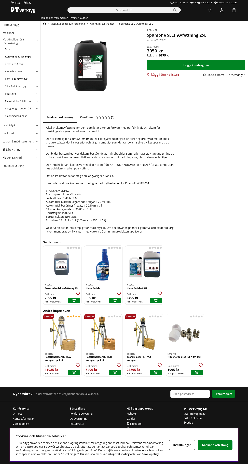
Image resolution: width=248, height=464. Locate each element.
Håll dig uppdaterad (140, 408)
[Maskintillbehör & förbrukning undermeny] (37, 41)
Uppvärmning (78, 418)
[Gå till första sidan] (44, 23)
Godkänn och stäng (215, 445)
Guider (84, 17)
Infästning (11, 93)
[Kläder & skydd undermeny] (37, 157)
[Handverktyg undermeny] (37, 24)
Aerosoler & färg (14, 64)
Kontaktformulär (23, 418)
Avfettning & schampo (18, 56)
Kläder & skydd (12, 158)
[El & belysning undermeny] (37, 149)
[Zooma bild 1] (92, 67)
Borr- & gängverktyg (16, 78)
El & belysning (11, 149)
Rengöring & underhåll (18, 108)
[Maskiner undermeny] (37, 33)
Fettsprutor (77, 424)
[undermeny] (37, 64)
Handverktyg (11, 25)
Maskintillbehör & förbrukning (14, 41)
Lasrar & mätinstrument (18, 141)
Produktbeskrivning (60, 117)
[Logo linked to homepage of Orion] (23, 10)
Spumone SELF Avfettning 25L (136, 23)
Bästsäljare (77, 408)
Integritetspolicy (118, 454)
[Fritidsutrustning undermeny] (37, 165)
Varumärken (61, 17)
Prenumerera (223, 394)
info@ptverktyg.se (202, 2)
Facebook (135, 424)
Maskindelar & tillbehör (18, 101)
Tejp (7, 49)
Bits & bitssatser (14, 71)
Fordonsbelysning (81, 413)
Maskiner (8, 33)
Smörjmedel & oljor (16, 116)
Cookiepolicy (21, 424)
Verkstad (8, 133)
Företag (16, 2)
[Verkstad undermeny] (37, 133)
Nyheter (74, 17)
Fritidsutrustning (13, 166)
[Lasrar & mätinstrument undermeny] (37, 141)
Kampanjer (46, 17)
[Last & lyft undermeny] (37, 125)
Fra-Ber (152, 30)
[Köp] (74, 300)
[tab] (60, 117)
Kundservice (21, 408)
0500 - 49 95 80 (180, 2)
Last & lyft (9, 125)
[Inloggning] (222, 10)
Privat (27, 2)
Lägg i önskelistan (164, 74)
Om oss (17, 413)
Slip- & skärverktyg (15, 86)
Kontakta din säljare (227, 2)
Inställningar (182, 445)
